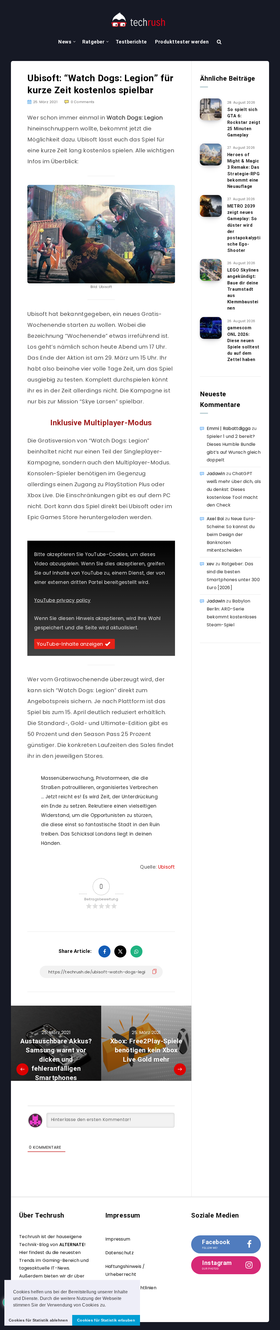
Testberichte (131, 42)
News (64, 42)
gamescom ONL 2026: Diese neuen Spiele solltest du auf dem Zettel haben (243, 343)
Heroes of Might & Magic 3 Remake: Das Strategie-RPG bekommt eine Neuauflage (243, 170)
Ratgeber (93, 42)
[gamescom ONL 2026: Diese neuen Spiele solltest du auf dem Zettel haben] (211, 328)
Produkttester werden (182, 42)
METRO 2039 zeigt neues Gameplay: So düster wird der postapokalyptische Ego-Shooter (243, 228)
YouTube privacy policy (62, 600)
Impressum (117, 1239)
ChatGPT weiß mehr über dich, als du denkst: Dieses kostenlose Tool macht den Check (234, 489)
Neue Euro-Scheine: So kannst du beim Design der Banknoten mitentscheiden (231, 534)
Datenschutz (119, 1253)
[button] (108, 1305)
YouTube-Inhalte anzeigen (70, 644)
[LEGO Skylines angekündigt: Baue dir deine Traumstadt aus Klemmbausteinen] (211, 270)
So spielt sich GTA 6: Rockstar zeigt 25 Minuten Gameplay (243, 122)
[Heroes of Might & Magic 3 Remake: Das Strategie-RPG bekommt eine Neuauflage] (211, 154)
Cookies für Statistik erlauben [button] (106, 1320)
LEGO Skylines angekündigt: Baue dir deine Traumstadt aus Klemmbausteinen (243, 289)
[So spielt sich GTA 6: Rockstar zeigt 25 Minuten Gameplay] (211, 109)
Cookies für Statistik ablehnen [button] (38, 1320)
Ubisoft (166, 867)
